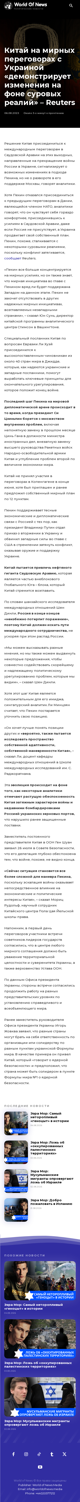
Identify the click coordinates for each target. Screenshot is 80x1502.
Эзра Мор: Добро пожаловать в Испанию (51, 1202)
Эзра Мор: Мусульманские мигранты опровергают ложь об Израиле (52, 1176)
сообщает (12, 258)
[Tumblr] (52, 1454)
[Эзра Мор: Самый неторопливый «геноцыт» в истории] (16, 1123)
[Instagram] (26, 1454)
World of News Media (47, 1485)
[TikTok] (39, 1454)
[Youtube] (40, 1467)
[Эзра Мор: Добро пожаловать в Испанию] (16, 1210)
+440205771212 (45, 1493)
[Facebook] (13, 1454)
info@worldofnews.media (44, 1489)
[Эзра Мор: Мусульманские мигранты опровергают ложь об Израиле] (16, 1181)
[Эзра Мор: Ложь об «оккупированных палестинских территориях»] (16, 1152)
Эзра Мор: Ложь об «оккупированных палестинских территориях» (47, 1147)
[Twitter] (64, 1454)
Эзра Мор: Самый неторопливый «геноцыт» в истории (50, 1117)
